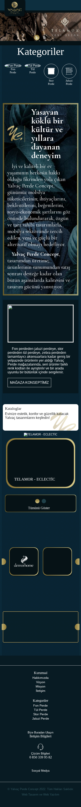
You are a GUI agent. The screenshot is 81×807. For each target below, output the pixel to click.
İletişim (40, 690)
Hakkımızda (40, 677)
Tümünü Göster (39, 508)
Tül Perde (40, 710)
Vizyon (40, 682)
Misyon (40, 686)
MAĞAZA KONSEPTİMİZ (29, 382)
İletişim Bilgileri (40, 736)
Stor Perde (40, 714)
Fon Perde (40, 705)
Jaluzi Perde (40, 718)
